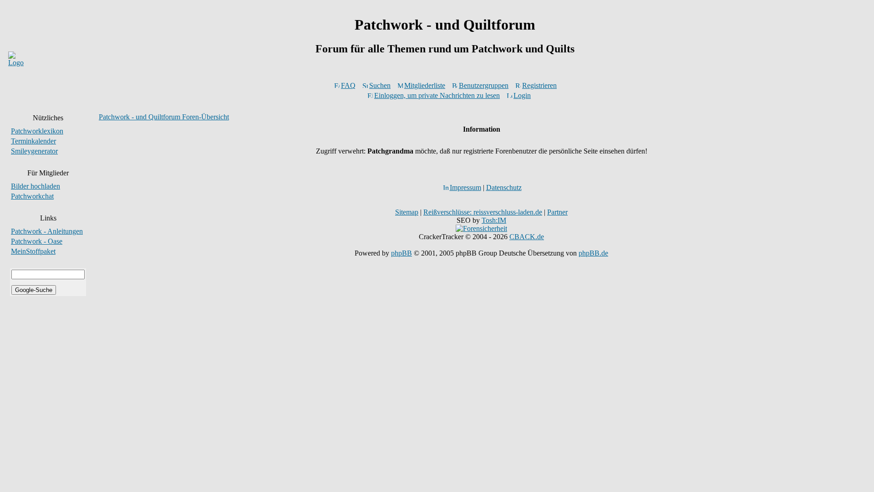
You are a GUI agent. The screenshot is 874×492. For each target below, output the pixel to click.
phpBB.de (593, 253)
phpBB (401, 253)
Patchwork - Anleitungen (47, 231)
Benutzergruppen (483, 85)
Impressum (465, 187)
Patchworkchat (32, 196)
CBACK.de (526, 237)
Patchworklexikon (37, 131)
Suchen (380, 85)
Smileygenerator (34, 151)
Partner (557, 212)
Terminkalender (33, 141)
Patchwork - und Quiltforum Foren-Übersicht (164, 117)
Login (522, 95)
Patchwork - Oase (36, 241)
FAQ (348, 85)
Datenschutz (504, 187)
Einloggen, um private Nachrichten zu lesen (437, 95)
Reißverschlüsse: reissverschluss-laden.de (482, 212)
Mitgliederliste (424, 85)
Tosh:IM (494, 220)
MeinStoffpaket (33, 251)
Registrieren (539, 85)
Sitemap (406, 212)
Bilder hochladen (35, 186)
